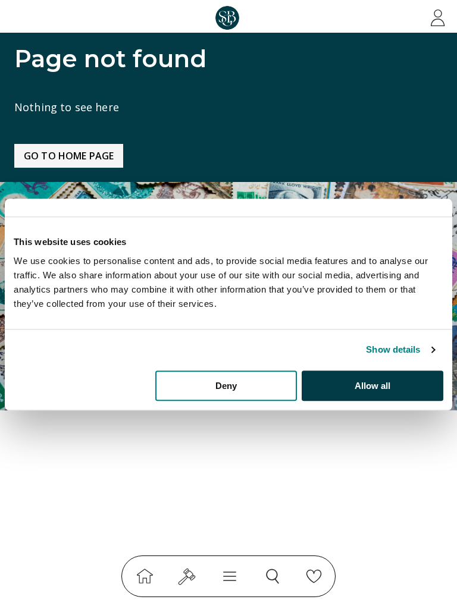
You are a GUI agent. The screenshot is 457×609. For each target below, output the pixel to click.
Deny (226, 386)
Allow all (372, 386)
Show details (393, 349)
